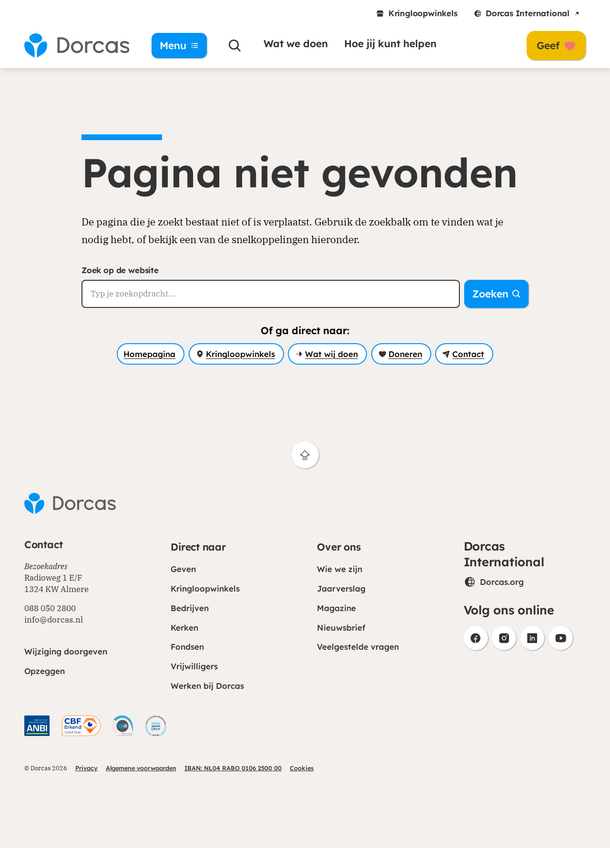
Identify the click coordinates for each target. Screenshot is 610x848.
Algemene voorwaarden (141, 768)
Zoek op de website (120, 270)
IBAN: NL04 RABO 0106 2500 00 (233, 768)
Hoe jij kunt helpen (390, 43)
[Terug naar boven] (305, 455)
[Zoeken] (235, 45)
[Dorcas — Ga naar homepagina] (77, 45)
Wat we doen (296, 43)
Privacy (86, 768)
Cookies (302, 768)
